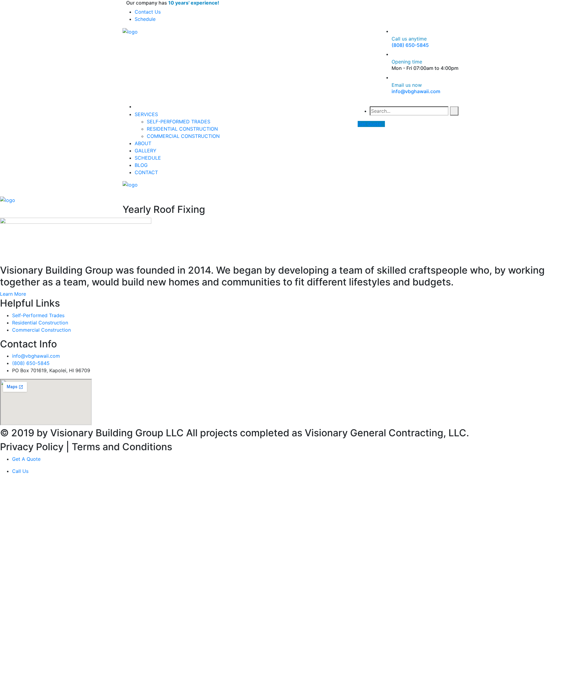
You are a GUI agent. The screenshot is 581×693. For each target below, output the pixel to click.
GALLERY (145, 151)
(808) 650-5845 (410, 45)
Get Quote (369, 124)
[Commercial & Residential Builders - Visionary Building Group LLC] (130, 31)
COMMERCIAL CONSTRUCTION (183, 136)
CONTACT (146, 172)
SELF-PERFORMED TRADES (178, 122)
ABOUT (143, 143)
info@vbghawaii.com (416, 91)
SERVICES (146, 114)
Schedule (145, 19)
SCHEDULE (148, 158)
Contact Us (148, 12)
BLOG (141, 165)
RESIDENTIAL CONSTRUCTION (182, 129)
